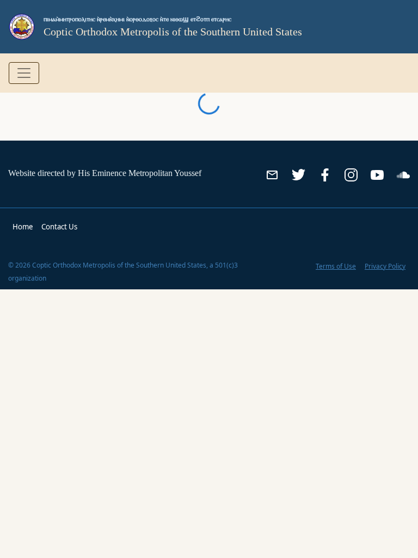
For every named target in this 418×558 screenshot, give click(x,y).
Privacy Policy (385, 266)
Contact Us (59, 227)
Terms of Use (336, 266)
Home (23, 227)
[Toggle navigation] (24, 73)
